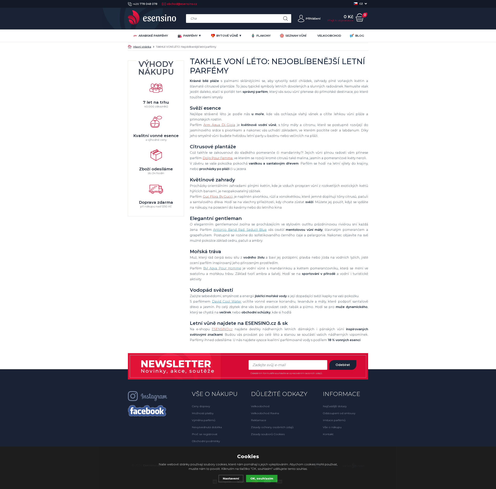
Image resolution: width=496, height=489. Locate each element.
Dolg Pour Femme (218, 158)
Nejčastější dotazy (335, 406)
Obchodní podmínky (206, 441)
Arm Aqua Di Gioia (219, 125)
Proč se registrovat (204, 434)
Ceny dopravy (201, 406)
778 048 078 (145, 4)
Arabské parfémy (153, 35)
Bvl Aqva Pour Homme (222, 268)
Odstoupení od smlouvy (339, 413)
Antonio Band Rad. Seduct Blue (240, 230)
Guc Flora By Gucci (218, 196)
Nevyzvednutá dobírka (207, 427)
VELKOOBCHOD (329, 35)
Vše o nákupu (332, 427)
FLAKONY (264, 35)
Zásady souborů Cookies (268, 434)
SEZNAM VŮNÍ (295, 35)
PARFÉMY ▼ (192, 35)
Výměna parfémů (203, 420)
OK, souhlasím (261, 478)
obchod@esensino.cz (182, 4)
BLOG (359, 35)
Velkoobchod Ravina (265, 413)
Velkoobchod (260, 406)
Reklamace (258, 420)
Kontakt (328, 434)
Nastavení (231, 478)
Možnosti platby (203, 413)
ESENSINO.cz (222, 329)
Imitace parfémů (334, 420)
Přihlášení (313, 18)
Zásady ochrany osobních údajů (272, 427)
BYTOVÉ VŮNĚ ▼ (229, 35)
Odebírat (343, 365)
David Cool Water (227, 301)
